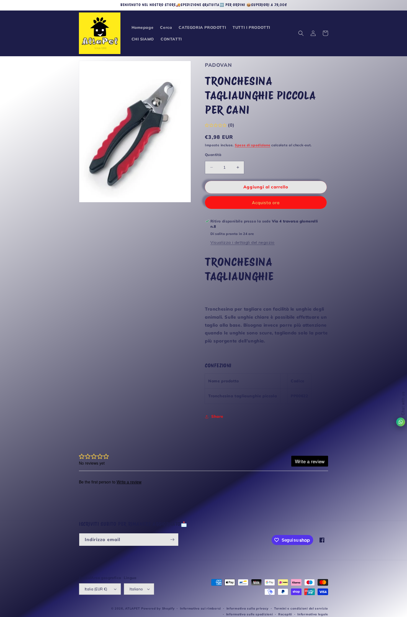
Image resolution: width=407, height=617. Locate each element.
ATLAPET (132, 608)
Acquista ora (266, 202)
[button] (301, 33)
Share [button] (217, 416)
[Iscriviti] (172, 539)
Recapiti (285, 614)
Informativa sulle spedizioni (249, 614)
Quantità (213, 154)
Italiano (136, 589)
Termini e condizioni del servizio (301, 608)
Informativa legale (312, 614)
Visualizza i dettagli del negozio (242, 242)
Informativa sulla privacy (247, 608)
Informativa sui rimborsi (200, 608)
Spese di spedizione (252, 145)
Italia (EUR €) (96, 589)
